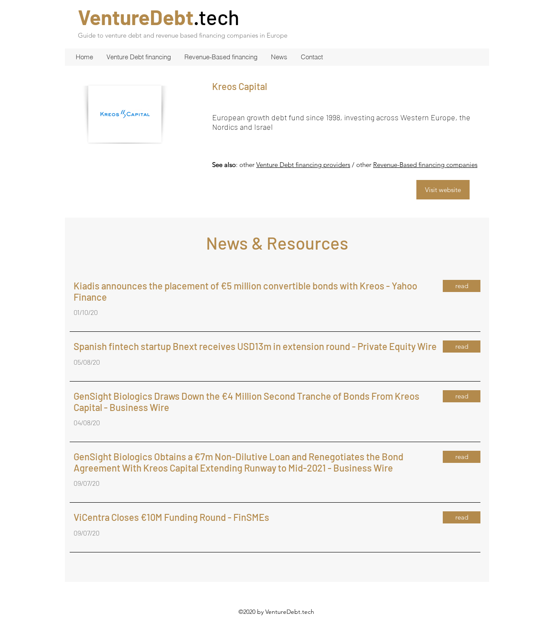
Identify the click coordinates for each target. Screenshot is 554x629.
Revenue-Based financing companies (425, 164)
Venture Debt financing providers (303, 164)
